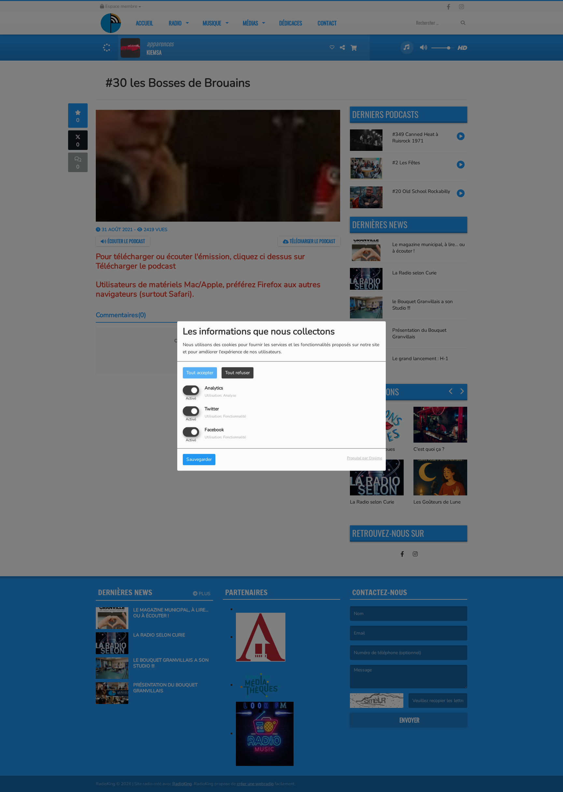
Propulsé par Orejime (364, 458)
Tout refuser (237, 373)
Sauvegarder (199, 460)
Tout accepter (199, 373)
